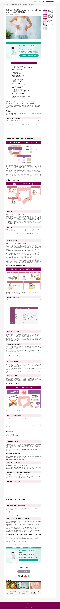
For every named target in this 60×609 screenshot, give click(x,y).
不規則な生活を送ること (18, 86)
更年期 (44, 1)
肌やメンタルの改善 (17, 73)
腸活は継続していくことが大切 (19, 91)
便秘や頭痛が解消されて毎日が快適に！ (20, 94)
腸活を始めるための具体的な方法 (18, 75)
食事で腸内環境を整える (18, 76)
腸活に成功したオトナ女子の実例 (18, 93)
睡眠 (27, 1)
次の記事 (26, 567)
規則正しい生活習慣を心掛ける (19, 79)
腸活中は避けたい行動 (16, 83)
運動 (23, 1)
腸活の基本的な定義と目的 (18, 66)
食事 (19, 1)
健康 (40, 1)
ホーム (15, 1)
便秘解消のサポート (17, 70)
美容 (31, 1)
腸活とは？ (14, 65)
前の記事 (21, 567)
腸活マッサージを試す (17, 80)
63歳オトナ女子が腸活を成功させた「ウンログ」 (22, 96)
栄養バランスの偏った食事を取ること (20, 84)
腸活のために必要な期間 (16, 87)
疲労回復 (35, 1)
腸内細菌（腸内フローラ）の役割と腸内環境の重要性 (23, 67)
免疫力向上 (15, 72)
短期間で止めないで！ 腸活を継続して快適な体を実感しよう (23, 97)
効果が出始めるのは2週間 (18, 89)
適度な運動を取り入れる (18, 77)
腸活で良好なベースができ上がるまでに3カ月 (21, 90)
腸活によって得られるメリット (17, 69)
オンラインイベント (50, 1)
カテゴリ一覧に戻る (24, 571)
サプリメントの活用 (17, 81)
